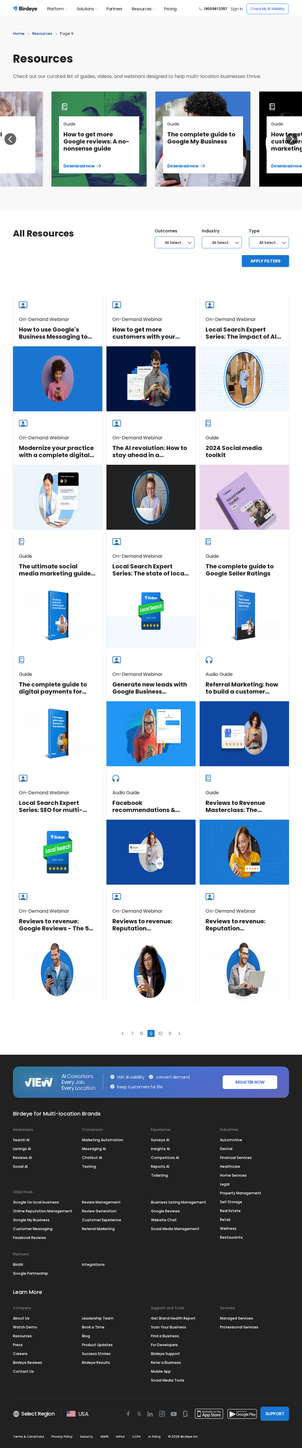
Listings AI (22, 1148)
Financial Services (236, 1157)
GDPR (104, 1436)
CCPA (136, 1436)
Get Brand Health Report (173, 1318)
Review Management (101, 1202)
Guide (69, 124)
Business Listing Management (178, 1202)
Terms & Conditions (28, 1436)
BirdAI (18, 1264)
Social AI (20, 1166)
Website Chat (164, 1219)
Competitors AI (165, 1157)
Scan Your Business (168, 1327)
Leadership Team (98, 1318)
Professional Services (239, 1327)
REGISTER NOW (249, 1082)
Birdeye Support (165, 1353)
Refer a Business (166, 1362)
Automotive (231, 1139)
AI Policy (154, 1436)
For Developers (164, 1344)
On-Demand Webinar (44, 319)
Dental (226, 1148)
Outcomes (166, 231)
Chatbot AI (92, 1157)
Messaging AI (94, 1148)
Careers (20, 1353)
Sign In (237, 9)
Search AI (21, 1139)
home (18, 33)
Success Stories (96, 1353)
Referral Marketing (98, 1228)
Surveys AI (160, 1139)
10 (160, 1033)
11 (170, 1033)
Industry (210, 231)
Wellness (228, 1228)
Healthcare (230, 1166)
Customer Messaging (32, 1228)
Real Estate (230, 1210)
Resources (142, 9)
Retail (225, 1219)
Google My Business (31, 1219)
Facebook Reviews (29, 1237)
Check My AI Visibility (267, 8)
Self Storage (231, 1201)
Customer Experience (101, 1219)
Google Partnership (30, 1273)
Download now (87, 166)
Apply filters (265, 261)
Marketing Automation (102, 1139)
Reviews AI (22, 1157)
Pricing (170, 9)
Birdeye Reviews (27, 1362)
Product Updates (97, 1344)
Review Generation (99, 1211)
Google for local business (36, 1202)
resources (42, 33)
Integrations (93, 1264)
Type (254, 231)
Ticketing (159, 1175)
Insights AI (160, 1148)
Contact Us (23, 1371)
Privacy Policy (62, 1436)
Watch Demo (25, 1327)
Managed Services (236, 1318)
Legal (224, 1184)
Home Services (233, 1175)
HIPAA (120, 1436)
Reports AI (160, 1166)
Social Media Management (175, 1228)
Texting (89, 1166)
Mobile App (161, 1371)
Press (18, 1344)
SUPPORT (274, 1414)
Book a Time (93, 1327)
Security (86, 1436)
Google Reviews (165, 1211)
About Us (21, 1318)
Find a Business (165, 1335)
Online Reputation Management (42, 1211)
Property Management (240, 1193)
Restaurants (231, 1237)
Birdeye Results (96, 1362)
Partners (114, 9)
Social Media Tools (167, 1380)
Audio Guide (219, 674)
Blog (86, 1335)
